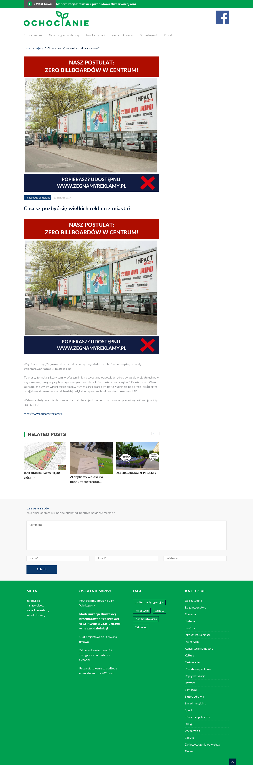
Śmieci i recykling (195, 703)
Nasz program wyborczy (64, 35)
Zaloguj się (33, 601)
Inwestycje (142, 611)
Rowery (190, 683)
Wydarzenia (192, 731)
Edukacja (190, 614)
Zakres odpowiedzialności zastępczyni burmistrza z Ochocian (95, 655)
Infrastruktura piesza (198, 635)
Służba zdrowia (194, 697)
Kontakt (169, 35)
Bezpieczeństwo (195, 607)
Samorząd (191, 690)
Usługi (188, 724)
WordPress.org (36, 615)
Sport (188, 710)
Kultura (189, 655)
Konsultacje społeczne (38, 197)
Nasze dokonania (122, 35)
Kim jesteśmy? (148, 35)
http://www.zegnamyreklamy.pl (43, 414)
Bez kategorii (193, 601)
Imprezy (190, 628)
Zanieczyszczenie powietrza (202, 744)
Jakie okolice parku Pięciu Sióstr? (42, 475)
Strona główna (33, 35)
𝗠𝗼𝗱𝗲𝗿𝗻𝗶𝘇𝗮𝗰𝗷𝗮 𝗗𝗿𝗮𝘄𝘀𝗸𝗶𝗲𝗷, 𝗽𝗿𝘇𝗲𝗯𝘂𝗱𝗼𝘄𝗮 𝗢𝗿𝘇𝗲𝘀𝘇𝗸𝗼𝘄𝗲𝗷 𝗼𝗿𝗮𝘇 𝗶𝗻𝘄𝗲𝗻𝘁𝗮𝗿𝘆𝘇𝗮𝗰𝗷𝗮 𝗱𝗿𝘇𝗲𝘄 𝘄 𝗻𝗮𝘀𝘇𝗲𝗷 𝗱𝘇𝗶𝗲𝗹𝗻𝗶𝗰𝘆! (96, 6)
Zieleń (189, 751)
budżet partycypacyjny (149, 602)
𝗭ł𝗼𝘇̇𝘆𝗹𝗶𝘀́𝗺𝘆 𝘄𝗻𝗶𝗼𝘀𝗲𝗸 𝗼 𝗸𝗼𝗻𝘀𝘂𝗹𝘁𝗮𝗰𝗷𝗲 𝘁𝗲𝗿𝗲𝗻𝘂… (86, 479)
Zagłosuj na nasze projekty (136, 473)
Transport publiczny (197, 717)
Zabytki (189, 738)
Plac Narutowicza (146, 619)
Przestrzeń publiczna (198, 669)
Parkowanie (192, 662)
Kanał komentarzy (37, 610)
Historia (190, 621)
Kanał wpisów (35, 605)
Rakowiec (141, 627)
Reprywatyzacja (195, 676)
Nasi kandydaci (95, 35)
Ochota (159, 611)
